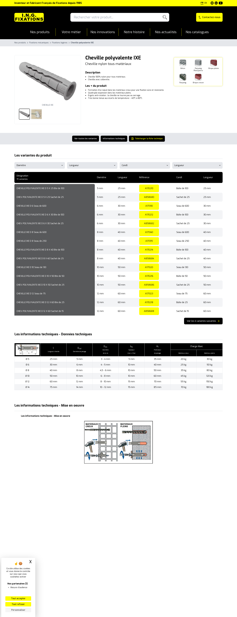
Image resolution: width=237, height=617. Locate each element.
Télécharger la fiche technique (149, 138)
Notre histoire (134, 32)
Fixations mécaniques (39, 42)
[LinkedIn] (216, 3)
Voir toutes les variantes (85, 138)
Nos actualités (166, 32)
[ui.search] (165, 17)
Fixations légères (59, 42)
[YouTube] (221, 3)
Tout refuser (18, 604)
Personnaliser (18, 610)
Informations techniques (114, 138)
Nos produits (40, 32)
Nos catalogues (197, 32)
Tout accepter (18, 598)
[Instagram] (212, 3)
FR (202, 2)
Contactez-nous (211, 17)
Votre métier (71, 32)
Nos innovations (103, 32)
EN (205, 3)
